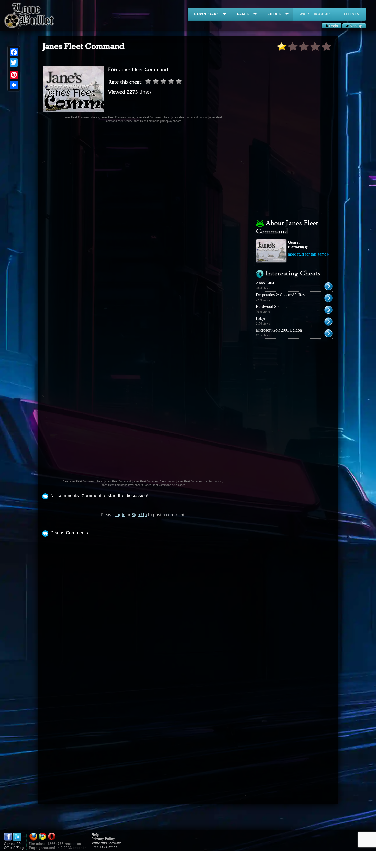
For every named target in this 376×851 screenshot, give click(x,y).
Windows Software (106, 843)
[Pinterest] (14, 75)
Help (95, 835)
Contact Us (12, 844)
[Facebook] (14, 52)
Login (120, 514)
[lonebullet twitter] (17, 839)
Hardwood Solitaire (271, 306)
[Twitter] (14, 62)
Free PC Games (104, 847)
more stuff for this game (307, 254)
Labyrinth (264, 318)
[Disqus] (143, 603)
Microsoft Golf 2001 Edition (279, 330)
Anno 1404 (265, 283)
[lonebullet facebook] (8, 839)
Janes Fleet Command (143, 69)
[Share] (14, 85)
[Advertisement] (143, 141)
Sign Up (139, 514)
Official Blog (14, 848)
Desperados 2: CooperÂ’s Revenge (284, 295)
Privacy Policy (103, 839)
